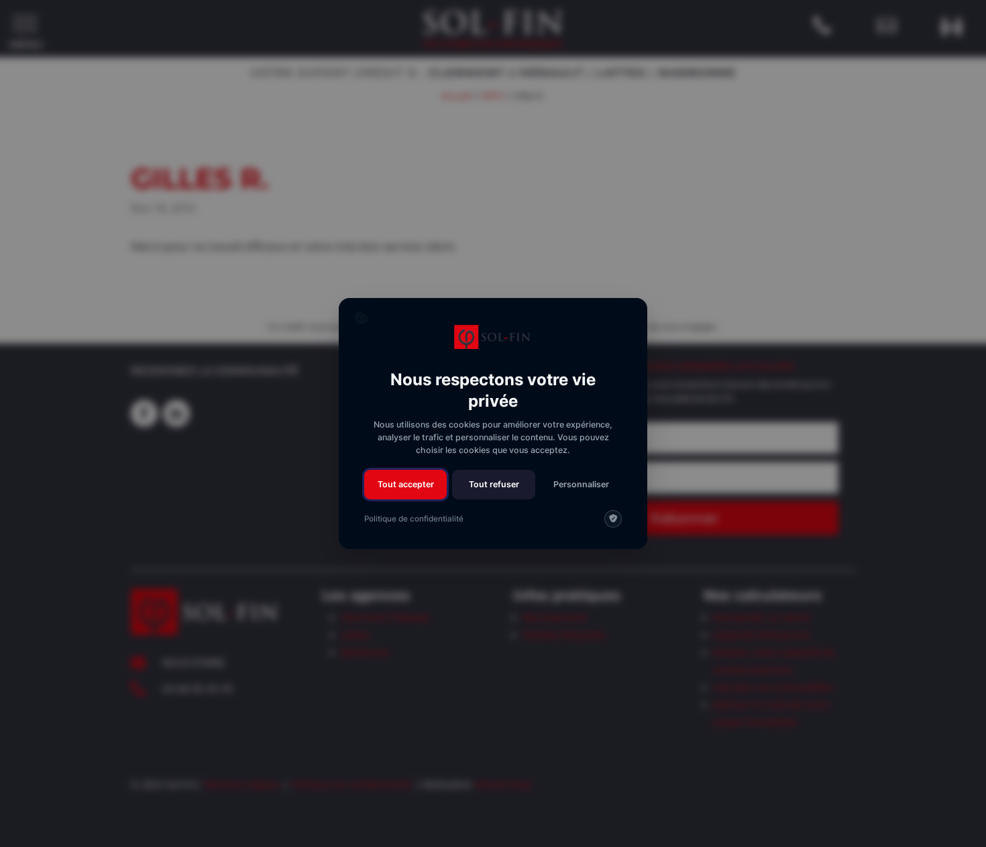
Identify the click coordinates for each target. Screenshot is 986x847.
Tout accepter (406, 484)
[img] (613, 519)
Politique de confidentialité (413, 519)
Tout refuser (494, 484)
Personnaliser (581, 484)
